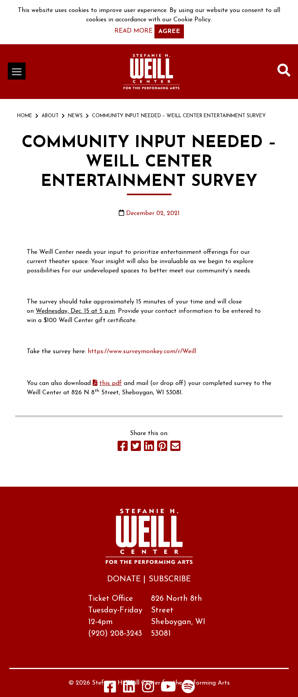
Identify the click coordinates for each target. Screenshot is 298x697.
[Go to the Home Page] (151, 71)
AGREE (169, 31)
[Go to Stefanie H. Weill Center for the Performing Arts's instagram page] (148, 686)
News (75, 116)
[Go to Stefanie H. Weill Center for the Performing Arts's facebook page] (110, 686)
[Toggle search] (283, 71)
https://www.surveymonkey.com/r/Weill (142, 351)
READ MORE (133, 31)
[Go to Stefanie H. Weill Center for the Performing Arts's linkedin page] (129, 686)
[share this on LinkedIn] (149, 446)
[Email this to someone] (175, 446)
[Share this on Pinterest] (162, 446)
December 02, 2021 (153, 213)
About (50, 116)
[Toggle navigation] (17, 71)
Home (24, 116)
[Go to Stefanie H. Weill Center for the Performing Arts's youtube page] (168, 686)
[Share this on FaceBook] (123, 446)
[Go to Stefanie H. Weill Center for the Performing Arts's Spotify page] (188, 686)
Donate (124, 579)
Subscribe (170, 579)
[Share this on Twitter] (136, 446)
